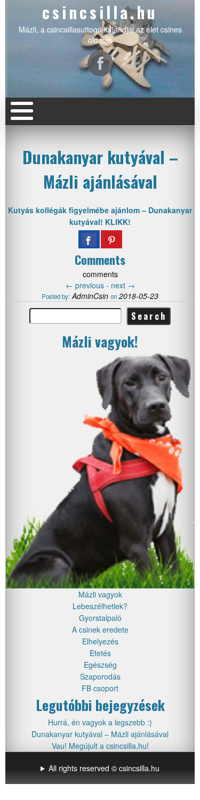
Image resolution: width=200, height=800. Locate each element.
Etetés (100, 653)
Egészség (100, 664)
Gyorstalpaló (100, 617)
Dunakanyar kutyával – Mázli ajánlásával (100, 168)
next (123, 285)
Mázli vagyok (100, 594)
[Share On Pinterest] (111, 239)
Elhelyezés (100, 641)
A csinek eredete (100, 629)
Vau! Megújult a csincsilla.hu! (100, 745)
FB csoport (100, 688)
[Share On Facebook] (89, 239)
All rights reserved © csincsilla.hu (104, 768)
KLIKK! (118, 221)
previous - (88, 285)
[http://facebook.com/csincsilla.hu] (100, 63)
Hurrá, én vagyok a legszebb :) (100, 722)
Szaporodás (100, 676)
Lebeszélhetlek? (100, 606)
